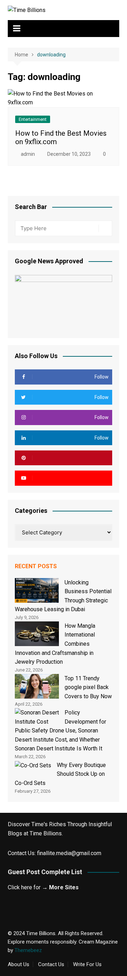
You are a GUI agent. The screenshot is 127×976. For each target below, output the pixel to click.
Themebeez (28, 950)
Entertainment (33, 119)
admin (28, 154)
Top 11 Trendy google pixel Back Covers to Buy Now (88, 687)
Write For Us (87, 964)
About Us (18, 964)
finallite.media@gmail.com (69, 853)
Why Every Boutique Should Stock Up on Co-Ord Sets (60, 774)
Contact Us (51, 964)
